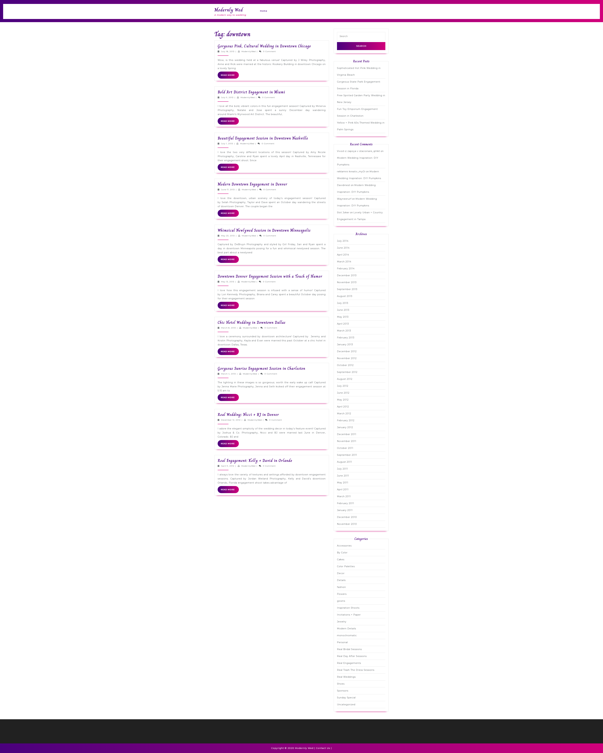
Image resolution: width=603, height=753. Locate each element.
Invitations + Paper (349, 614)
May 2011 (342, 482)
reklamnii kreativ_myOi (351, 171)
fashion (341, 587)
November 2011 (346, 441)
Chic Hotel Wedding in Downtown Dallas (251, 322)
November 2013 (347, 282)
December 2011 (346, 434)
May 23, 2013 (228, 235)
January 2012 (345, 427)
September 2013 (347, 289)
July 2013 (342, 303)
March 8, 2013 (228, 328)
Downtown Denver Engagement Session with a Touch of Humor (270, 276)
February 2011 (345, 503)
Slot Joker (343, 212)
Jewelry (341, 621)
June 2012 (343, 392)
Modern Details (346, 628)
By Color (342, 552)
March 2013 (344, 330)
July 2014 (342, 240)
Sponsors (342, 690)
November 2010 (347, 524)
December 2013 (347, 275)
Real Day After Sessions (352, 656)
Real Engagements (349, 663)
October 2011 (345, 448)
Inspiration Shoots (348, 607)
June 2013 (343, 310)
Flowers (342, 594)
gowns (341, 601)
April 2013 (343, 323)
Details (341, 580)
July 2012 (342, 386)
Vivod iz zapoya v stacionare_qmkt (358, 151)
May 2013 (343, 316)
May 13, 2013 (227, 281)
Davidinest (343, 185)
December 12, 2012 (231, 420)
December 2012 (347, 351)
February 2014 (346, 268)
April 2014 (343, 254)
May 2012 (343, 399)
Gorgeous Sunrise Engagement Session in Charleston (261, 368)
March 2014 (344, 261)
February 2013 (345, 337)
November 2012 (347, 358)
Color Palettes (346, 566)
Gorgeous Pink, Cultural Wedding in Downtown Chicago (264, 46)
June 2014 (343, 247)
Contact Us (323, 748)
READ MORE (230, 76)
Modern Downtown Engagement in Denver (252, 184)
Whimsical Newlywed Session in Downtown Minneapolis (264, 230)
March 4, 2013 (228, 374)
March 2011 (344, 496)
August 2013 (344, 296)
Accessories (344, 545)
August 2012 (344, 379)
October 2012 (345, 365)
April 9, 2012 (227, 466)
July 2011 (342, 468)
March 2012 (344, 413)
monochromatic (347, 635)
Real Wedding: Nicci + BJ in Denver (248, 414)
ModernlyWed (249, 51)
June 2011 (343, 475)
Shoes (341, 683)
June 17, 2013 (228, 189)
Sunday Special (346, 697)
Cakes (340, 559)
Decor (341, 573)
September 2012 (347, 372)
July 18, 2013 (227, 51)
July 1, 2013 (227, 143)
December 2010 (347, 517)
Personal (342, 642)
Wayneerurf (344, 198)
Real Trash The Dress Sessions (355, 670)
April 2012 (343, 406)
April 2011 (343, 489)
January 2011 (345, 510)
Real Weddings (346, 676)
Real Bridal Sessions (349, 649)
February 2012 (345, 420)
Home (263, 11)
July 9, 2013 (227, 97)
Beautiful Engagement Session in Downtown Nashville (263, 138)
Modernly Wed (228, 9)
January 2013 (345, 344)
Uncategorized (346, 704)
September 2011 (347, 455)
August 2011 (344, 461)
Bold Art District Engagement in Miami (251, 92)
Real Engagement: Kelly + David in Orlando (255, 460)
